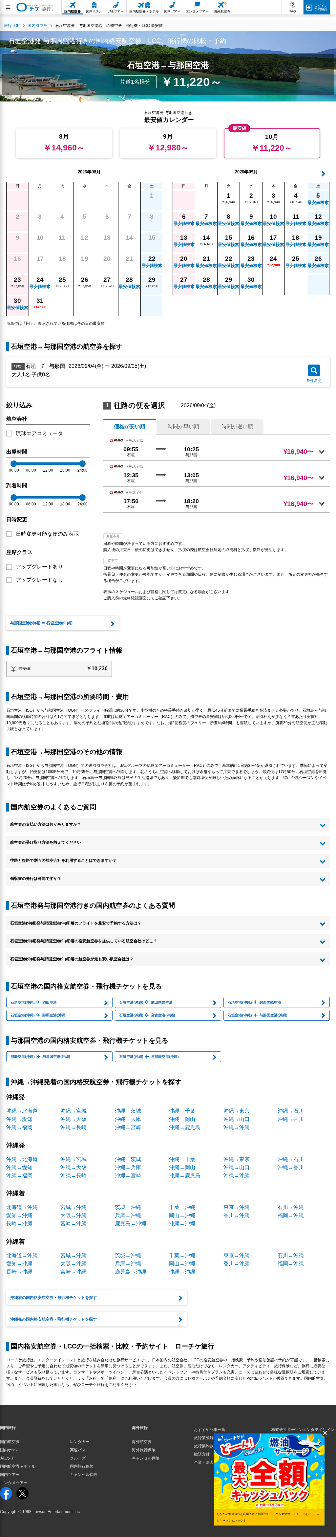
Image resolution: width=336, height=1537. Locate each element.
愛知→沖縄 (19, 1215)
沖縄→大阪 (73, 1119)
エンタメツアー (14, 1483)
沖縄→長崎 (73, 1127)
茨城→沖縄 (128, 1207)
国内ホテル (10, 1450)
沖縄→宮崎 (128, 1127)
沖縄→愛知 (19, 1119)
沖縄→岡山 (182, 1119)
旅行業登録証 (206, 1438)
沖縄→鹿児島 (184, 1127)
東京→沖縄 (236, 1207)
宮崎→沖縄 (73, 1223)
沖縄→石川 (291, 1111)
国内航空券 (10, 1441)
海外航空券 (142, 1441)
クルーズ (78, 1458)
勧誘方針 (202, 1454)
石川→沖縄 (291, 1207)
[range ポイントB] (82, 463)
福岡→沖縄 (291, 1215)
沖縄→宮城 (73, 1111)
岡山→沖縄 (182, 1215)
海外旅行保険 (144, 1450)
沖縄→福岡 (19, 1127)
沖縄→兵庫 (128, 1119)
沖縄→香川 (291, 1119)
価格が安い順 (129, 426)
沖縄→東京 (236, 1111)
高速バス (78, 1450)
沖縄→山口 (236, 1119)
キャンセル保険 (83, 1474)
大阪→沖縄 (73, 1215)
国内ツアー (10, 1474)
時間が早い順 (183, 426)
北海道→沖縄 (22, 1207)
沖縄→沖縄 (236, 1127)
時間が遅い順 (237, 426)
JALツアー (9, 1458)
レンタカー (80, 1441)
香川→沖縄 (236, 1215)
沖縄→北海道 (22, 1111)
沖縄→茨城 (128, 1111)
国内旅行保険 (82, 1466)
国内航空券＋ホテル (17, 1466)
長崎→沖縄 (19, 1223)
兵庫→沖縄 (128, 1215)
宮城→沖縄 (73, 1207)
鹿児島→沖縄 (130, 1223)
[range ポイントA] (13, 463)
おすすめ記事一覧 (209, 1429)
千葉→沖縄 (182, 1207)
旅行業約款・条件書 (211, 1446)
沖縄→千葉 (182, 1111)
